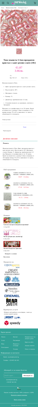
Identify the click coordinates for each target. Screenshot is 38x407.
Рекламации (16, 340)
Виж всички (7, 257)
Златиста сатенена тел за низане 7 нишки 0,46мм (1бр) (23, 204)
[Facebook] (3, 363)
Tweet (24, 127)
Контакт (15, 337)
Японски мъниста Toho (11, 7)
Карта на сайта (29, 342)
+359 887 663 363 (14, 360)
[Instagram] (7, 363)
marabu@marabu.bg (13, 357)
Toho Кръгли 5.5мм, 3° (23, 7)
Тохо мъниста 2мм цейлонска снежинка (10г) (23, 194)
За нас (3, 340)
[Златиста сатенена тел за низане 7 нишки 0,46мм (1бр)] (7, 207)
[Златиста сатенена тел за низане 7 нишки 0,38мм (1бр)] (7, 186)
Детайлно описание (10, 139)
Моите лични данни (20, 399)
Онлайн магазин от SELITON (19, 405)
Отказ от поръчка (30, 349)
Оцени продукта (7, 130)
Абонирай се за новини (11, 253)
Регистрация (4, 347)
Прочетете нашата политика (19, 395)
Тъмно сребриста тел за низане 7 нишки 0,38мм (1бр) (23, 173)
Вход (2, 344)
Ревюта (6, 143)
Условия (15, 349)
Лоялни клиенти (29, 345)
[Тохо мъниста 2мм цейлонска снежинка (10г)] (7, 196)
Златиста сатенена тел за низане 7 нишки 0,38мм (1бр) (23, 184)
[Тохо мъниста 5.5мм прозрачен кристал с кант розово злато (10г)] (19, 45)
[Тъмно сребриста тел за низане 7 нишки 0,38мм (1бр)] (7, 176)
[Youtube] (11, 363)
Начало (2, 7)
